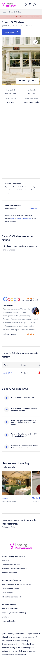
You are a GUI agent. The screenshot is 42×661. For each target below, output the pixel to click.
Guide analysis (7, 592)
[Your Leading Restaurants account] (34, 4)
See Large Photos (29, 80)
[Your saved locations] (25, 4)
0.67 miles (33, 209)
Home (4, 12)
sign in (12, 218)
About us (5, 560)
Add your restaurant (9, 608)
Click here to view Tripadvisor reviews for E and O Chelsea (20, 248)
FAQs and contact (9, 621)
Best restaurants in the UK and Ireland (16, 584)
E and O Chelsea (15, 12)
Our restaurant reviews (11, 564)
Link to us (5, 617)
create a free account (24, 218)
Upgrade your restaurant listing (14, 612)
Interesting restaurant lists (12, 596)
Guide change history (10, 588)
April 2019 (8, 373)
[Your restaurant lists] (30, 4)
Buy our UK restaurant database (14, 568)
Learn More (9, 32)
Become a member (9, 572)
